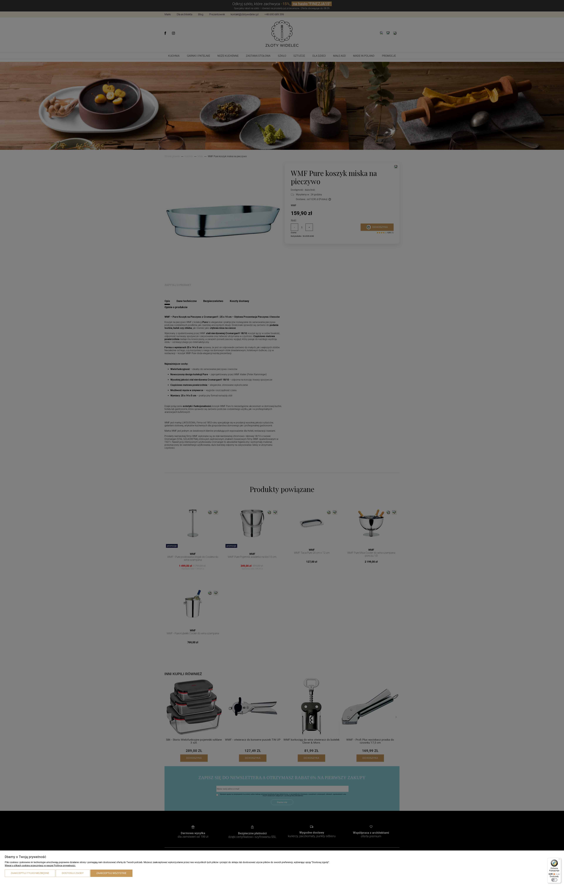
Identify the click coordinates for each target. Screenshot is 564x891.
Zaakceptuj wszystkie (111, 873)
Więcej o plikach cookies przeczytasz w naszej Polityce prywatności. (40, 865)
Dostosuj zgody (73, 873)
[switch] (554, 880)
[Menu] (559, 859)
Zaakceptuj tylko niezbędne (30, 873)
